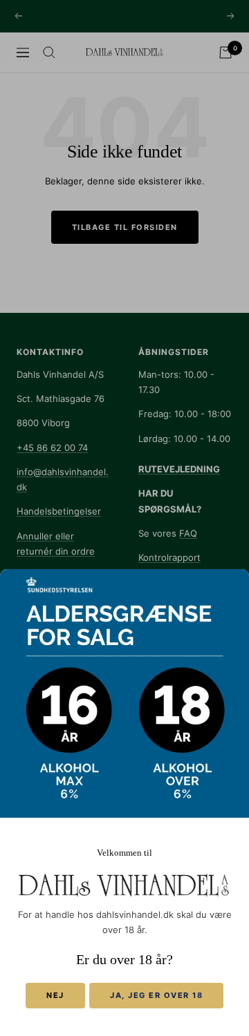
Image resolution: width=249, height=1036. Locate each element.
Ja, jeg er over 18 (156, 995)
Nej (55, 995)
